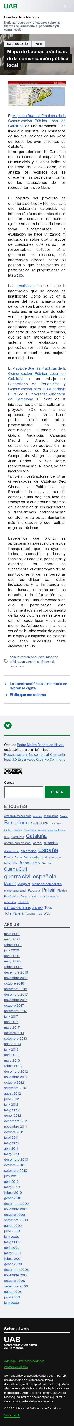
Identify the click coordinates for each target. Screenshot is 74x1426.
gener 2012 (12, 1115)
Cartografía (17, 44)
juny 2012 (11, 1104)
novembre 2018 (16, 978)
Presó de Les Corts (15, 896)
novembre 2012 (16, 1077)
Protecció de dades (32, 1361)
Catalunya (17, 837)
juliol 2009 (12, 1231)
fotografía (11, 863)
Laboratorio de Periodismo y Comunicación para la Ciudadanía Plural (37, 389)
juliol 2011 (11, 1137)
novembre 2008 (16, 1275)
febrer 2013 (13, 1066)
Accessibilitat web (16, 1366)
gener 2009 (13, 1264)
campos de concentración (52, 830)
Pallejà (49, 890)
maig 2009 (12, 1242)
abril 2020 (12, 956)
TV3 (39, 913)
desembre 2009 (16, 1203)
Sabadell (23, 902)
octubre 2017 (14, 1005)
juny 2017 (11, 1016)
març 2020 (12, 961)
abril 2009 (12, 1248)
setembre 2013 (15, 1038)
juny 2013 (11, 1049)
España (48, 850)
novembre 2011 (15, 1126)
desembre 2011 (15, 1121)
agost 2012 (12, 1093)
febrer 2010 (13, 1192)
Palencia (34, 890)
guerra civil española (30, 876)
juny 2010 (11, 1176)
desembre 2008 (16, 1270)
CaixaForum (30, 830)
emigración (29, 851)
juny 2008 (11, 1303)
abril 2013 (11, 1055)
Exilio (18, 857)
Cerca (9, 782)
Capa (6, 837)
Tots (48, 907)
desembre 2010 (16, 1159)
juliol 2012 (11, 1099)
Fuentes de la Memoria (22, 17)
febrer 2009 (13, 1259)
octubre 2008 (14, 1281)
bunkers (8, 830)
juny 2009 (11, 1237)
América (37, 816)
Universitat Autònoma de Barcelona (11, 6)
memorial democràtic (47, 884)
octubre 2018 (14, 983)
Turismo (30, 913)
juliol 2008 (12, 1297)
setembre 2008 (16, 1286)
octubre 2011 (13, 1132)
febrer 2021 (13, 945)
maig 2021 (12, 934)
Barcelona (16, 822)
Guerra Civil (15, 869)
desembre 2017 (16, 994)
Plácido (62, 890)
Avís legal (10, 1361)
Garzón (46, 863)
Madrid (10, 883)
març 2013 (12, 1060)
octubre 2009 (14, 1214)
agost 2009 (13, 1226)
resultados (25, 285)
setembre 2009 (16, 1220)
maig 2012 (12, 1110)
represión (10, 902)
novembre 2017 (15, 1000)
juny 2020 (11, 950)
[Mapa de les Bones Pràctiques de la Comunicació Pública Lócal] (37, 105)
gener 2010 (12, 1198)
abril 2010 (11, 1181)
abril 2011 (11, 1148)
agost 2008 (13, 1292)
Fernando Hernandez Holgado (42, 857)
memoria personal (15, 890)
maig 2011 (11, 1143)
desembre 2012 (16, 1071)
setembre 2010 (15, 1170)
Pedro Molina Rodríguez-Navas (40, 745)
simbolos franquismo (23, 907)
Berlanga (56, 823)
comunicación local (23, 657)
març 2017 (12, 1027)
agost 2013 (12, 1044)
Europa (8, 857)
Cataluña (36, 836)
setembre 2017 (15, 1011)
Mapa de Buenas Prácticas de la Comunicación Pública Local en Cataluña (37, 120)
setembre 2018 (15, 989)
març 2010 (12, 1187)
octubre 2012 (14, 1082)
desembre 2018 (16, 972)
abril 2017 (11, 1022)
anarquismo (51, 816)
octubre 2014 (14, 1033)
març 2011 (11, 1154)
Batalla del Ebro (40, 823)
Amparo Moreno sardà (17, 816)
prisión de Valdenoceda (43, 896)
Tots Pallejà (13, 913)
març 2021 (12, 939)
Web (38, 44)
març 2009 (12, 1253)
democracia (11, 851)
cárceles (51, 843)
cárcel (37, 843)
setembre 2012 (15, 1088)
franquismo (30, 862)
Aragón (64, 816)
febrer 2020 (13, 967)
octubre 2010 (14, 1165)
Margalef (23, 884)
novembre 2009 (16, 1209)
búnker (18, 830)
